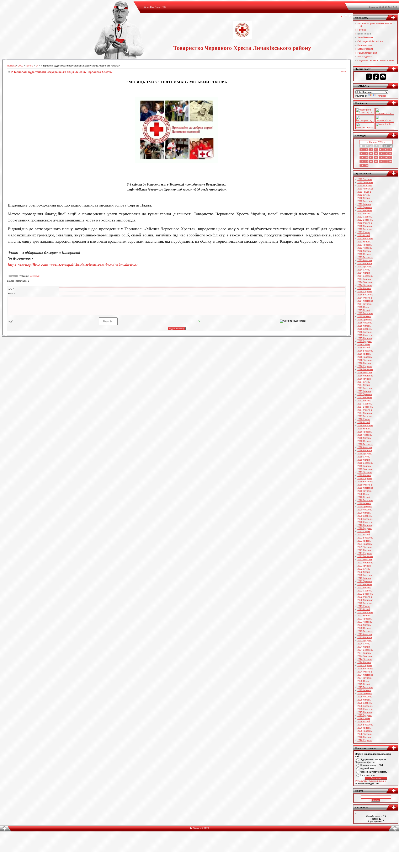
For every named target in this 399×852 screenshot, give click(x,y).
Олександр (34, 276)
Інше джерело (367, 775)
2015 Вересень (365, 332)
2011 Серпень (364, 179)
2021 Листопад (365, 562)
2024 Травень (364, 656)
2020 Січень (363, 494)
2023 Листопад (365, 637)
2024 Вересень (365, 668)
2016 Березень (365, 350)
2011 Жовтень (364, 185)
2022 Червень (364, 584)
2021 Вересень (365, 556)
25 (376, 161)
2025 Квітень (364, 690)
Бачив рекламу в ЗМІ (371, 765)
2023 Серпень (364, 628)
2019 (20, 65)
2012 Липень (364, 213)
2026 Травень (364, 731)
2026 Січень (363, 718)
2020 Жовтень (364, 522)
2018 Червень (364, 435)
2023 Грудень (364, 640)
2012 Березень (365, 201)
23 (366, 161)
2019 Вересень (365, 481)
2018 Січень (363, 419)
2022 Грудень (364, 603)
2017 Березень (365, 388)
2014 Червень (364, 285)
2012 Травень (364, 207)
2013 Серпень (364, 254)
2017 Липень (364, 400)
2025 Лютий (363, 684)
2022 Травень (364, 581)
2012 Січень (363, 195)
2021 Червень (364, 547)
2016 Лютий (363, 347)
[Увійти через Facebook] (376, 77)
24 (371, 161)
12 (380, 153)
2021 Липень (364, 550)
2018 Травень (364, 431)
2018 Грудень (364, 453)
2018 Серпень (364, 441)
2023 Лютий (363, 609)
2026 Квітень (364, 728)
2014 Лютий (363, 273)
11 (376, 153)
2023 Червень (364, 622)
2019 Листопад (365, 488)
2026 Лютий (363, 721)
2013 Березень (365, 238)
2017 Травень (364, 394)
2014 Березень (365, 276)
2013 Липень (364, 251)
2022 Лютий (363, 572)
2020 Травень (364, 506)
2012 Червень (364, 210)
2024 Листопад (365, 675)
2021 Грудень (364, 565)
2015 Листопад (365, 338)
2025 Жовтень (364, 709)
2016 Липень (364, 363)
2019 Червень (364, 472)
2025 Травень (364, 693)
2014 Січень (363, 269)
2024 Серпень (364, 665)
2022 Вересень (365, 594)
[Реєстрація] (346, 16)
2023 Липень (364, 625)
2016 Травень (364, 357)
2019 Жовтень (364, 484)
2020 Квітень (364, 503)
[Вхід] (350, 16)
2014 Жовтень (364, 297)
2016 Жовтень (364, 372)
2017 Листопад (365, 413)
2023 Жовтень (364, 634)
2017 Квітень (364, 391)
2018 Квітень (364, 428)
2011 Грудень (364, 192)
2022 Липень (364, 587)
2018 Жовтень (364, 447)
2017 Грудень (364, 416)
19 (380, 157)
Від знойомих (367, 768)
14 (390, 153)
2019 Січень (363, 456)
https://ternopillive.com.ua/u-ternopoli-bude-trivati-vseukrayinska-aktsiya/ (73, 265)
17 (371, 157)
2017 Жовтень (364, 410)
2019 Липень (364, 475)
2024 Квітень (364, 653)
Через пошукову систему (373, 772)
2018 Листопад (365, 450)
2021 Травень (364, 544)
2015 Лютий (363, 310)
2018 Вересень (365, 444)
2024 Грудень (364, 678)
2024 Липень (364, 662)
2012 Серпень (364, 216)
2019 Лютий (363, 460)
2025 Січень (363, 681)
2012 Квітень (364, 204)
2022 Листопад (365, 600)
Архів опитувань (377, 781)
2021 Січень (363, 531)
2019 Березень (365, 463)
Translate (381, 96)
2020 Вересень (365, 519)
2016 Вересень (365, 369)
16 (366, 157)
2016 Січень (363, 344)
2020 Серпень (364, 516)
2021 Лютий (363, 534)
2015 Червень (364, 322)
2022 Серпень (364, 590)
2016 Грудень (364, 378)
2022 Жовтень (364, 597)
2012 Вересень (365, 220)
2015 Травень (364, 319)
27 (385, 161)
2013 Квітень (364, 241)
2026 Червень (364, 734)
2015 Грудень (364, 341)
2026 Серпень (364, 740)
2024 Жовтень (364, 671)
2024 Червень (364, 659)
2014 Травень (364, 282)
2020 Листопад (365, 525)
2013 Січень (363, 232)
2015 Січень (363, 307)
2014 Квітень (364, 279)
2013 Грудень (364, 266)
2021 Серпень (364, 553)
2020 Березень (365, 500)
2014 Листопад (365, 301)
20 (385, 157)
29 (361, 165)
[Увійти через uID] (369, 77)
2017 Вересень (365, 407)
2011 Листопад (365, 188)
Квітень (29, 65)
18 (376, 157)
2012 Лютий (363, 198)
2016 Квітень (364, 354)
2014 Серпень (364, 291)
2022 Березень (365, 575)
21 (390, 157)
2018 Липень (364, 438)
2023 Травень (364, 618)
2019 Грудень (364, 491)
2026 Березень (365, 724)
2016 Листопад (365, 375)
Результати (361, 781)
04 (37, 65)
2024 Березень (365, 650)
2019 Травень (364, 469)
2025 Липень (364, 699)
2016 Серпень (364, 366)
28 (390, 161)
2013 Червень (364, 248)
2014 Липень (364, 288)
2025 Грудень (364, 715)
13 (385, 153)
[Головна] (342, 16)
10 (371, 153)
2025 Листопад (365, 712)
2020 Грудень (364, 528)
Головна (11, 65)
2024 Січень (363, 643)
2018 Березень (365, 425)
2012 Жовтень (364, 223)
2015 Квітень (364, 316)
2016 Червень (364, 360)
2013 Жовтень (364, 260)
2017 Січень (363, 382)
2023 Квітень (364, 615)
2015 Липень (364, 326)
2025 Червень (364, 696)
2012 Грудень (364, 229)
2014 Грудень (364, 304)
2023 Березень (365, 612)
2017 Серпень (364, 403)
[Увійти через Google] (383, 77)
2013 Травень (364, 244)
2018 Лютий (363, 422)
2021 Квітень (364, 541)
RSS (164, 7)
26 (380, 161)
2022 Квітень (364, 578)
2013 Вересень (365, 257)
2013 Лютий (363, 235)
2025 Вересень (365, 706)
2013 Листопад (365, 263)
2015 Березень (365, 313)
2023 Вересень (365, 631)
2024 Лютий (363, 646)
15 (361, 157)
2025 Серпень (364, 703)
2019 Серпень (364, 478)
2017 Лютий (363, 385)
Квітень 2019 (376, 142)
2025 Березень (365, 687)
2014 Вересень (365, 294)
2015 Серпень (364, 329)
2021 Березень (365, 537)
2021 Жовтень (364, 559)
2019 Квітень (364, 466)
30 (366, 165)
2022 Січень (363, 569)
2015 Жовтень (364, 335)
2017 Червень (364, 397)
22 (361, 161)
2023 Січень (363, 606)
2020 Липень (364, 512)
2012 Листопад (365, 226)
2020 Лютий (363, 497)
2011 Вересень (365, 182)
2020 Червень (364, 509)
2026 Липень (364, 737)
